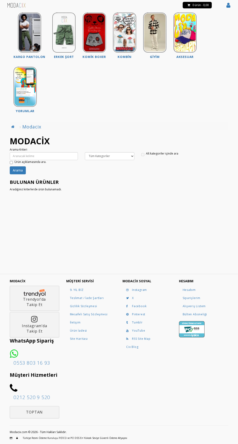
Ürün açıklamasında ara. (30, 162)
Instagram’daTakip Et (34, 328)
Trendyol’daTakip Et (34, 302)
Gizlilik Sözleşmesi (83, 306)
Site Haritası (79, 339)
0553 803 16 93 (31, 363)
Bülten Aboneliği (195, 314)
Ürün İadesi (78, 331)
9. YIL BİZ (77, 290)
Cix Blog (132, 347)
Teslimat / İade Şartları (87, 298)
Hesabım (189, 290)
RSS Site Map (141, 339)
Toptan (34, 412)
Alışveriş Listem (194, 306)
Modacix (31, 127)
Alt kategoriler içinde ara (162, 153)
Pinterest (138, 314)
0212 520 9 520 (31, 397)
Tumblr (137, 322)
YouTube (138, 331)
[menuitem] (29, 36)
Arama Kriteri (18, 149)
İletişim (75, 322)
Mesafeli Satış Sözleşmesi (89, 314)
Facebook (139, 306)
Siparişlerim (192, 298)
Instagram (139, 290)
